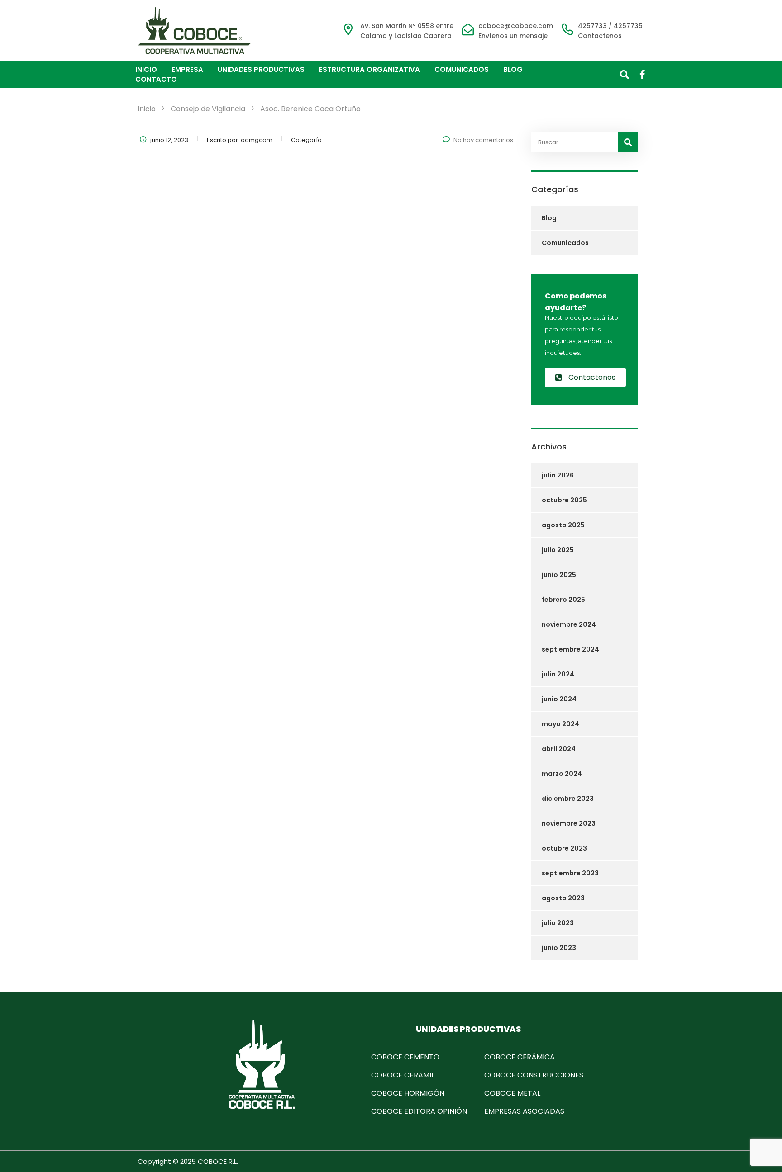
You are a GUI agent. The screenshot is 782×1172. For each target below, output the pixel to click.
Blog (513, 69)
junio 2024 (559, 699)
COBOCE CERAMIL (402, 1075)
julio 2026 (558, 475)
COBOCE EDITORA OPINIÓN (419, 1111)
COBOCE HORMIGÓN (407, 1093)
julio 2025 (558, 549)
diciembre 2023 (568, 798)
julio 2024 (558, 674)
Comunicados (461, 69)
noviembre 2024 (569, 624)
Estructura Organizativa (369, 69)
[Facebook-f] (643, 75)
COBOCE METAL (512, 1093)
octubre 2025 (564, 500)
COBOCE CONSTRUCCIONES (533, 1075)
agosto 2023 (563, 898)
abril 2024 (559, 748)
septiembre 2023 (570, 873)
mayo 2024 (560, 723)
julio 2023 (558, 922)
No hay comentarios (483, 140)
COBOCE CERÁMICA (519, 1057)
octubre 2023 (564, 848)
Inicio (146, 69)
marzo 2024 (562, 773)
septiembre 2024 (570, 649)
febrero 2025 (563, 599)
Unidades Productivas (261, 69)
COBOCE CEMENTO (405, 1057)
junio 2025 (559, 574)
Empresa (187, 69)
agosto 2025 (563, 524)
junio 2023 (559, 947)
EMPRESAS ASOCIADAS (524, 1111)
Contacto (156, 79)
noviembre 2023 (569, 823)
